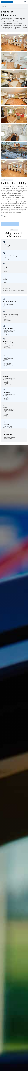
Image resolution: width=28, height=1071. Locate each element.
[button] (25, 1)
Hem (2, 6)
